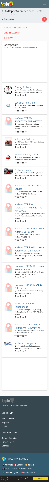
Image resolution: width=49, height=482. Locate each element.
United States (29, 472)
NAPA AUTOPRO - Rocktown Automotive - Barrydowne (29, 249)
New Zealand (11, 468)
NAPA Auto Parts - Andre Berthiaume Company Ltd (27, 326)
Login (4, 426)
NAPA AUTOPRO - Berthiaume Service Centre (30, 268)
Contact (5, 446)
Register (5, 422)
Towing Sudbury (23, 87)
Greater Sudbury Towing (27, 154)
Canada (19, 465)
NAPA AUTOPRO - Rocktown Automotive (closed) (29, 230)
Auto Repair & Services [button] (14, 28)
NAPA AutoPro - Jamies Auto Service (29, 187)
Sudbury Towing (23, 170)
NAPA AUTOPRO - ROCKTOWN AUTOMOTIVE (28, 120)
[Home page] (7, 4)
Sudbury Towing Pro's (25, 343)
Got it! (40, 478)
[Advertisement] (23, 66)
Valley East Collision (25, 139)
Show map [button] (8, 38)
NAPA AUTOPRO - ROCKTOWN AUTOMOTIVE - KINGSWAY (29, 207)
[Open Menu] (44, 4)
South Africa (26, 468)
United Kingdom (12, 472)
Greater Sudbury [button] (12, 33)
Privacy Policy (8, 442)
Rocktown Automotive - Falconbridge (26, 305)
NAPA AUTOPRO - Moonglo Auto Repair (29, 287)
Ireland (30, 465)
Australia (9, 465)
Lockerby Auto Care (25, 102)
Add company (8, 418)
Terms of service (9, 438)
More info (22, 480)
